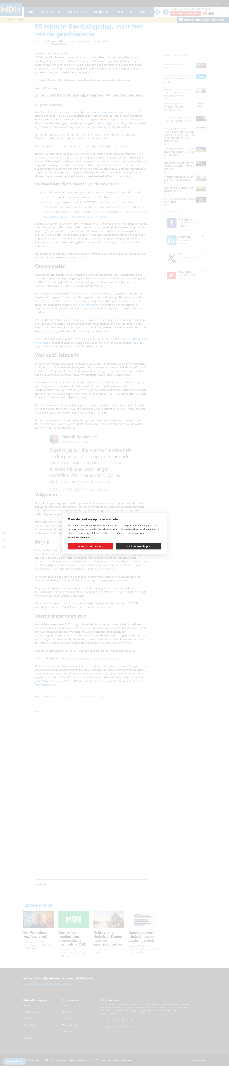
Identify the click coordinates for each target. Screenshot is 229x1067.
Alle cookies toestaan (90, 546)
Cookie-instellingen (138, 546)
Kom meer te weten (78, 537)
